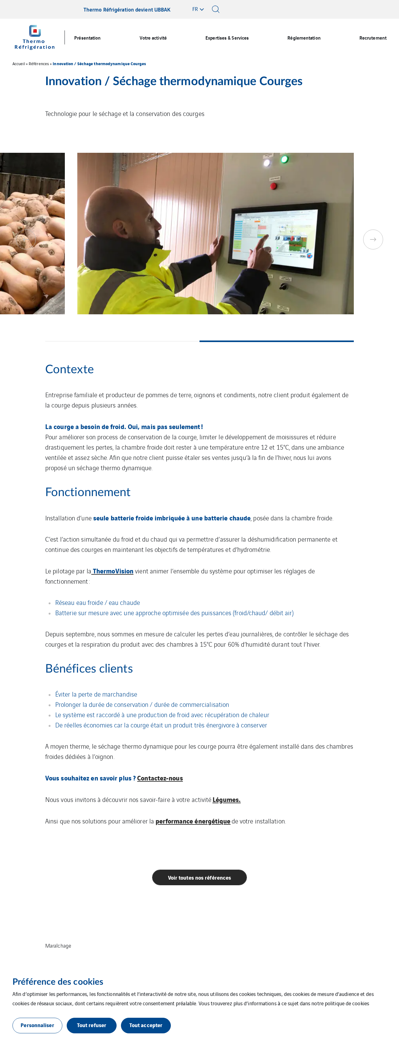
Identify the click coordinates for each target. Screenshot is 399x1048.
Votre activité (153, 37)
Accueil (18, 63)
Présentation (87, 37)
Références (39, 63)
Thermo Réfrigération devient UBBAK (127, 9)
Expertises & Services (227, 37)
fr (195, 8)
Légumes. (227, 799)
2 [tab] (277, 341)
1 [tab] (122, 341)
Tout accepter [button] (145, 1025)
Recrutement (373, 37)
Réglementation (303, 37)
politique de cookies (347, 1003)
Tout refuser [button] (91, 1025)
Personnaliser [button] (37, 1025)
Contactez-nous (160, 777)
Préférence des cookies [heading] (57, 982)
